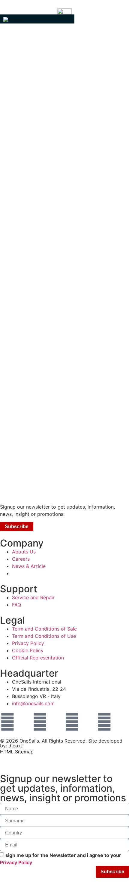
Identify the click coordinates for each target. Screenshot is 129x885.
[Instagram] (7, 721)
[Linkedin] (72, 721)
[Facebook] (39, 721)
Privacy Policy (16, 862)
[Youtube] (104, 721)
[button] (37, 18)
